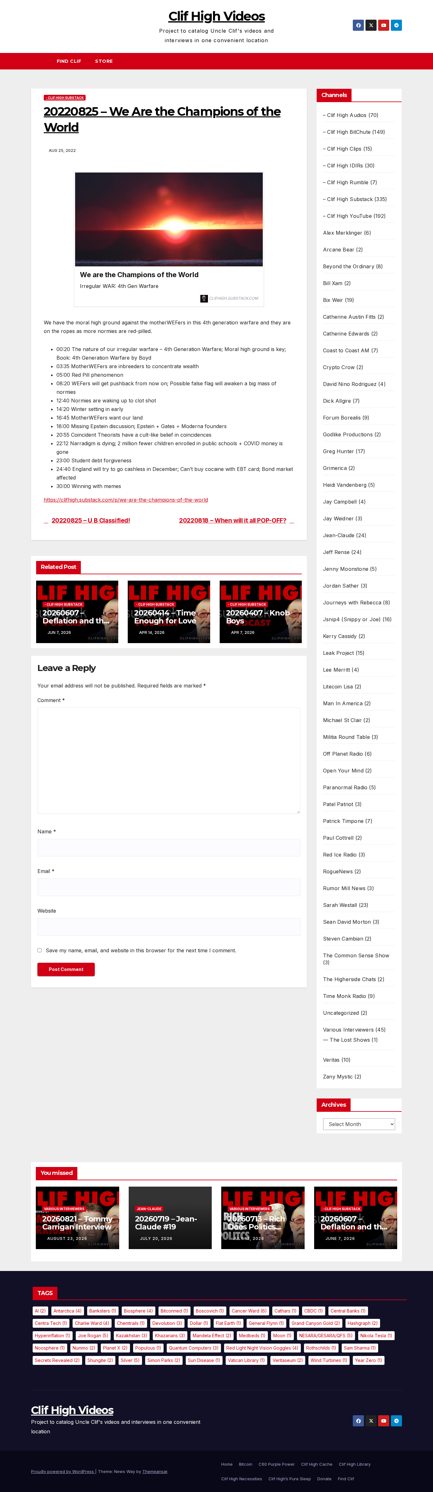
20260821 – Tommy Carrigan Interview (77, 1222)
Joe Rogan (93, 1335)
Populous (148, 1348)
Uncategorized (341, 1013)
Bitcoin (245, 1464)
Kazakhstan (131, 1335)
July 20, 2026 (156, 1238)
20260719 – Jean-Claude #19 (166, 1222)
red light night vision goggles (262, 1348)
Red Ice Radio (340, 854)
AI (40, 1310)
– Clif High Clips (342, 149)
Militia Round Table (346, 737)
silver (130, 1360)
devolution (167, 1323)
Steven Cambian (343, 938)
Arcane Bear (338, 249)
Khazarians (170, 1335)
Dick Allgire (337, 401)
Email (46, 871)
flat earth (228, 1323)
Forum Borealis (342, 417)
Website (46, 911)
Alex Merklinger (342, 233)
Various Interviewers (348, 1029)
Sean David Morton (347, 922)
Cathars (286, 1310)
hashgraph (363, 1323)
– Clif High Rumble (346, 182)
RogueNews (338, 871)
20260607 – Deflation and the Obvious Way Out (75, 620)
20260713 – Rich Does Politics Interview (256, 1226)
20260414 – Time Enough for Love (165, 616)
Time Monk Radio (344, 996)
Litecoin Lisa (338, 686)
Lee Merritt (336, 670)
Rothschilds (321, 1348)
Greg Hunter (338, 451)
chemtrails (131, 1323)
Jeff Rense (336, 552)
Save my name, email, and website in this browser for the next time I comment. (141, 950)
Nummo (84, 1348)
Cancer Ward (249, 1310)
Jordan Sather (341, 586)
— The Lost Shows (346, 1040)
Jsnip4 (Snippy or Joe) (352, 619)
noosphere (50, 1348)
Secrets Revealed (57, 1360)
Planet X (115, 1348)
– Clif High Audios (345, 115)
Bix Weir (333, 300)
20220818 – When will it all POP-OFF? (232, 520)
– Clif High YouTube (347, 216)
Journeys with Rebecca (352, 602)
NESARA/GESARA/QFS (326, 1335)
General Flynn (266, 1323)
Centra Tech (51, 1323)
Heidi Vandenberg (344, 485)
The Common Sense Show (356, 955)
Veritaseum (288, 1360)
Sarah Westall (340, 905)
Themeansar (154, 1471)
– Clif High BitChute (347, 132)
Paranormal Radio (345, 787)
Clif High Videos (216, 16)
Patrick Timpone (343, 821)
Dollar (199, 1323)
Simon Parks (163, 1360)
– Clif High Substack (348, 199)
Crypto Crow (339, 367)
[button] (400, 61)
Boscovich (210, 1310)
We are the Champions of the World (139, 274)
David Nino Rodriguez (350, 384)
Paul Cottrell (338, 838)
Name (46, 831)
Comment (51, 700)
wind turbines (329, 1360)
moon (282, 1335)
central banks (348, 1310)
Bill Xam (333, 283)
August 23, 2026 (67, 1238)
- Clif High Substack (65, 98)
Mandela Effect (212, 1335)
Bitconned (174, 1310)
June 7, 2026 (340, 1238)
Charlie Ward (92, 1323)
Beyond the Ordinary (348, 266)
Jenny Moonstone (345, 569)
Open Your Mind (343, 770)
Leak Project (338, 653)
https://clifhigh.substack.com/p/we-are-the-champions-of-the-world (126, 500)
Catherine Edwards (346, 333)
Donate (324, 1478)
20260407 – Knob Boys (258, 616)
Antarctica (68, 1310)
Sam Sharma (360, 1348)
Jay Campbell (340, 501)
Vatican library (246, 1360)
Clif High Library (355, 1464)
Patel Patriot (338, 804)
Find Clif (69, 61)
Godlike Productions (348, 434)
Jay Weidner (338, 518)
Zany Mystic (338, 1076)
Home (227, 1464)
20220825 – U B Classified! (91, 520)
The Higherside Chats (349, 979)
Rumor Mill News (344, 888)
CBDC (313, 1310)
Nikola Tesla (376, 1335)
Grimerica (335, 468)
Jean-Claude (338, 535)
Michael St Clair (342, 720)
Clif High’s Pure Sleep (289, 1478)
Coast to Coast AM (346, 350)
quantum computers (194, 1348)
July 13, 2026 (248, 1238)
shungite (100, 1360)
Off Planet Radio (343, 754)
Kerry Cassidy (340, 636)
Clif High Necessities (241, 1478)
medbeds (252, 1335)
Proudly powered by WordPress (63, 1471)
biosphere (138, 1310)
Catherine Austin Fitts (349, 317)
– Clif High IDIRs (343, 165)
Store (104, 61)
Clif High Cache (317, 1464)
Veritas (331, 1060)
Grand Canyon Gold (316, 1323)
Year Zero (368, 1360)
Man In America (343, 703)
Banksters (102, 1310)
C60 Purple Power (277, 1464)
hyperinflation (52, 1335)
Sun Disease (204, 1360)
